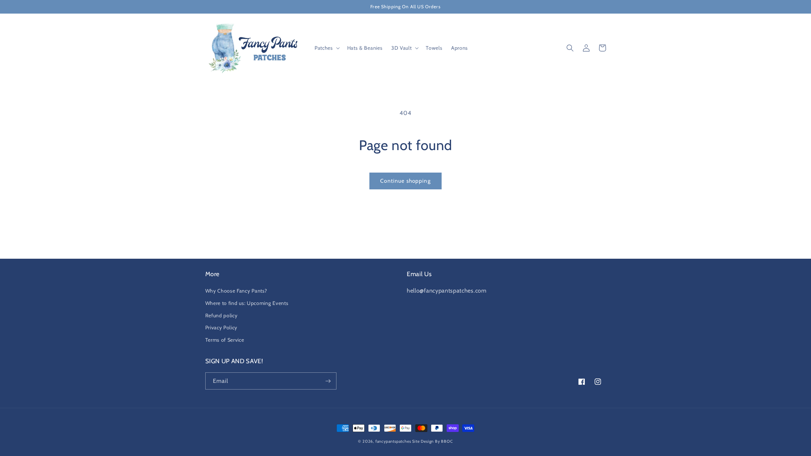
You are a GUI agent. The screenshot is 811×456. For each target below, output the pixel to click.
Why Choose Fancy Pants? (236, 291)
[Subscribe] (328, 381)
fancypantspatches (393, 441)
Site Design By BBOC (432, 441)
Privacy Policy (221, 327)
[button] (326, 48)
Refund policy (221, 315)
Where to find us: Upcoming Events (247, 303)
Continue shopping (405, 180)
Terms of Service (224, 340)
